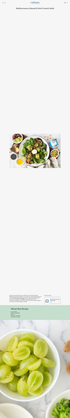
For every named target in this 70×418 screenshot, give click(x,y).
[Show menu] (3, 3)
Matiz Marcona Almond (19, 298)
